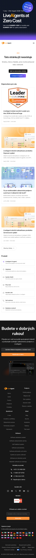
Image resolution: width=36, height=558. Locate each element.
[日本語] (11, 535)
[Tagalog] (14, 538)
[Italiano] (8, 535)
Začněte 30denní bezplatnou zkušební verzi (18, 349)
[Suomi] (29, 533)
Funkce (9, 400)
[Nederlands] (20, 535)
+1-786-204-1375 (18, 476)
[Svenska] (11, 538)
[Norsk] (23, 535)
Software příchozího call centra (18, 451)
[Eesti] (26, 533)
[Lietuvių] (14, 535)
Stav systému (27, 399)
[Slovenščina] (8, 538)
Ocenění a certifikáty (9, 419)
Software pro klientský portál (18, 458)
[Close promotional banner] (34, 2)
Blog (27, 415)
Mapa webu (31, 547)
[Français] (32, 533)
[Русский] (2, 538)
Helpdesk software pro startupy (18, 461)
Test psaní (27, 429)
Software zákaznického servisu (18, 441)
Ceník (9, 396)
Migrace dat (27, 395)
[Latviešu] (17, 535)
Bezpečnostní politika (25, 545)
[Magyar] (5, 535)
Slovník (27, 419)
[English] (20, 533)
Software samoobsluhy (18, 447)
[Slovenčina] (5, 538)
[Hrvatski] (2, 535)
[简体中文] (20, 538)
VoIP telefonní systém (18, 444)
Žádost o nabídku (27, 406)
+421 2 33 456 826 (19, 469)
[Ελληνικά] (17, 533)
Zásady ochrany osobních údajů (10, 547)
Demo (9, 393)
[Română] (32, 535)
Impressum (9, 429)
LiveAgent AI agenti (17, 75)
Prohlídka (9, 407)
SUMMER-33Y (7, 27)
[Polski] (26, 535)
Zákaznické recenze (9, 422)
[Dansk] (11, 533)
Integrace (9, 403)
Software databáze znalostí (18, 437)
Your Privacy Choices (26, 549)
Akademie (27, 422)
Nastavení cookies (9, 549)
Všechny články (7, 248)
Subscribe (18, 518)
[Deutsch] (14, 533)
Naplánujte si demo (18, 354)
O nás (9, 415)
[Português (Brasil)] (29, 535)
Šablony (27, 425)
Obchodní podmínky (10, 545)
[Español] (23, 533)
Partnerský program (9, 425)
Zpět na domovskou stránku (18, 71)
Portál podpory (27, 392)
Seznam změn (27, 402)
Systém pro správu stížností (18, 454)
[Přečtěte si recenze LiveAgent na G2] (18, 501)
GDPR (23, 547)
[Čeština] (8, 533)
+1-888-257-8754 (18, 473)
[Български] (5, 533)
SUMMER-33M (14, 25)
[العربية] (2, 533)
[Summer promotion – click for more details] (18, 20)
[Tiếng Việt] (17, 538)
